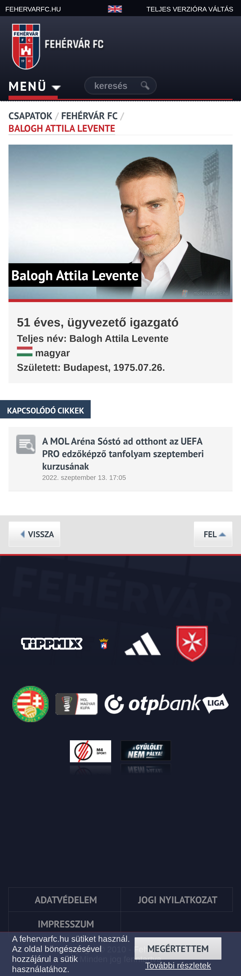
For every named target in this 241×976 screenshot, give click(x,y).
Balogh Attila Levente (61, 128)
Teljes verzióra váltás (189, 9)
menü (30, 86)
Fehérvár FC (89, 115)
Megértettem (178, 948)
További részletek (178, 965)
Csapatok (30, 115)
